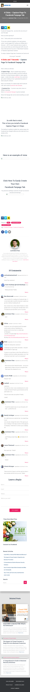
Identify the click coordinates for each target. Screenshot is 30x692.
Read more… (21, 632)
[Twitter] (1, 346)
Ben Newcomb (8, 296)
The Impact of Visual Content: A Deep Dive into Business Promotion (14, 642)
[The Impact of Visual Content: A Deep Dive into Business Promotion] (9, 638)
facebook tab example (16, 85)
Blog (8, 222)
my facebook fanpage (10, 92)
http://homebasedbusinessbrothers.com (18, 337)
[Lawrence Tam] (6, 5)
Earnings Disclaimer (19, 684)
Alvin (6, 323)
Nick (5, 342)
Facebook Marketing (16, 222)
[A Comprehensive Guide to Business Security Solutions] (10, 657)
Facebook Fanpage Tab (18, 227)
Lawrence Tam (10, 314)
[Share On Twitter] (5, 27)
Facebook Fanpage (8, 227)
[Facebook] (1, 343)
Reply (27, 282)
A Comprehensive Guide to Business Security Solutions (14, 661)
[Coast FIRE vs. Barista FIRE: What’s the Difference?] (15, 612)
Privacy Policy (9, 684)
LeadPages (17, 77)
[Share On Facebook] (2, 27)
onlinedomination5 (10, 275)
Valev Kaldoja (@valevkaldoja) (15, 284)
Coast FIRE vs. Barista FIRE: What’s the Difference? (15, 554)
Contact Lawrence (15, 688)
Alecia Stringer (9, 466)
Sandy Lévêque (9, 415)
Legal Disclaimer (10, 681)
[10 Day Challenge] (8, 27)
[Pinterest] (1, 348)
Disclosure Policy (20, 681)
